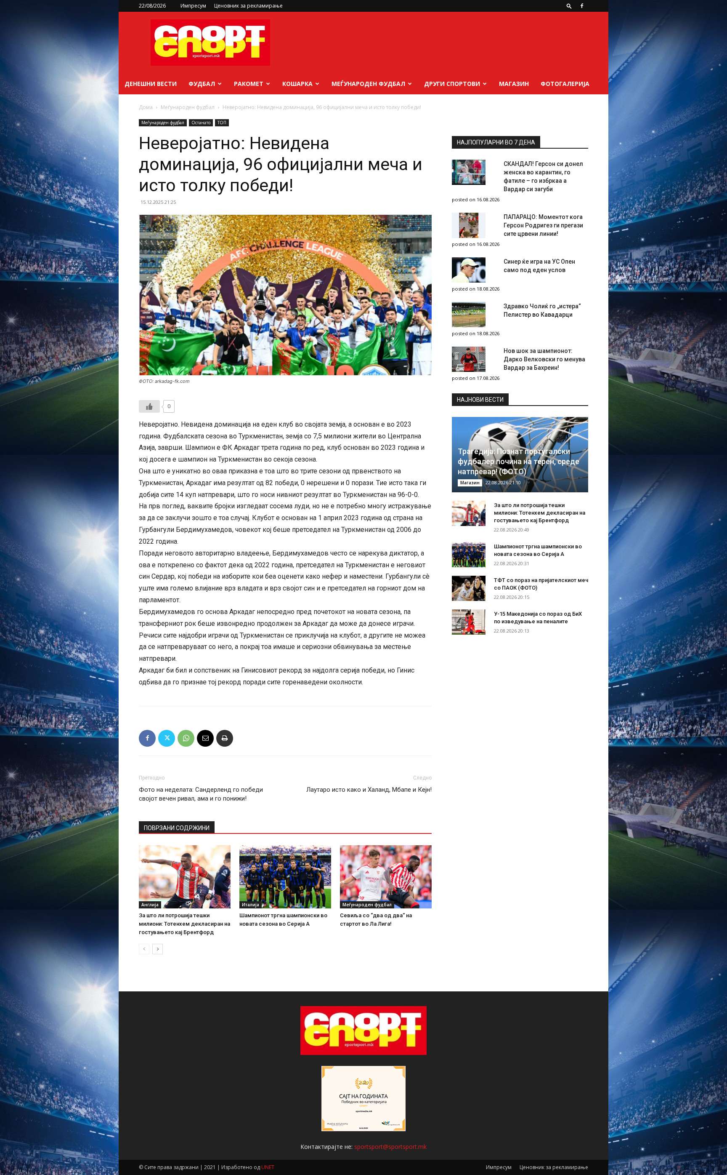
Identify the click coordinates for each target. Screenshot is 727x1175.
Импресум (193, 5)
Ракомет (248, 84)
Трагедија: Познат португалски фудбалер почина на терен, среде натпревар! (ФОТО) (518, 461)
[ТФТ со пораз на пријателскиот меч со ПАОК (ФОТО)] (469, 588)
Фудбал (201, 84)
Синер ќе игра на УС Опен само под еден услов (539, 265)
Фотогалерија (565, 84)
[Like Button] (149, 406)
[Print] (224, 738)
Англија (150, 905)
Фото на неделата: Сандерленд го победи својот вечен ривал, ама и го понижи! (201, 794)
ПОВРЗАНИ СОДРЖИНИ (177, 828)
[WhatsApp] (186, 738)
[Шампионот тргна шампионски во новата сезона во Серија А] (285, 876)
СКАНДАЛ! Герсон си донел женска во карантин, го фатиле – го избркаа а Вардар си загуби (543, 176)
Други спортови (452, 84)
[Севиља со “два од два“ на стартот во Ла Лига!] (386, 876)
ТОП (222, 123)
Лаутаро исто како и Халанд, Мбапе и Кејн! (369, 789)
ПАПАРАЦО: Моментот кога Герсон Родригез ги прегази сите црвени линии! (543, 225)
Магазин (514, 84)
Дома (146, 107)
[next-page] (157, 949)
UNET (267, 1167)
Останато (200, 123)
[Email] (205, 738)
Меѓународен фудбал (368, 84)
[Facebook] (582, 6)
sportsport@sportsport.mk (390, 1147)
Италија (250, 905)
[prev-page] (144, 949)
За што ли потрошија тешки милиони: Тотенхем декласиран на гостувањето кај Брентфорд (184, 923)
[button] (569, 6)
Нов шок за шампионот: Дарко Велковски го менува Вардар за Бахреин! (544, 359)
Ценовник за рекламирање (248, 5)
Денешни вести (151, 84)
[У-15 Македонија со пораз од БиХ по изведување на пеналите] (469, 622)
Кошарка (297, 84)
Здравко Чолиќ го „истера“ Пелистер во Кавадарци (542, 310)
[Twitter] (166, 738)
